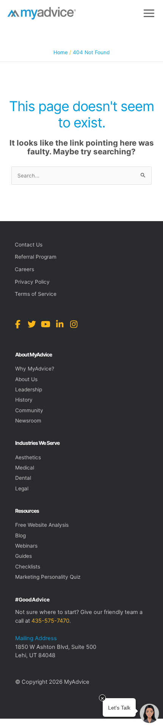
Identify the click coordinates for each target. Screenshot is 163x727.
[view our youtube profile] (45, 324)
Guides (23, 556)
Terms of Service (35, 294)
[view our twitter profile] (31, 324)
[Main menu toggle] (149, 13)
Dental (23, 478)
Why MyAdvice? (34, 369)
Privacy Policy (32, 282)
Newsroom (28, 421)
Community (29, 410)
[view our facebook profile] (17, 324)
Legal (21, 488)
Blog (20, 535)
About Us (26, 379)
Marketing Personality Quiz (47, 577)
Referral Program (35, 257)
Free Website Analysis (42, 525)
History (24, 400)
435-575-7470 (50, 620)
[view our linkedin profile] (59, 324)
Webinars (26, 546)
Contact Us (28, 245)
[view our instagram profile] (73, 324)
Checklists (27, 567)
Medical (24, 468)
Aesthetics (28, 457)
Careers (24, 269)
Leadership (28, 389)
